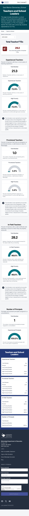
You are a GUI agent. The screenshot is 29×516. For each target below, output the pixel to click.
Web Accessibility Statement (8, 451)
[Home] (5, 2)
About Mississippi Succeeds (8, 457)
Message (5, 478)
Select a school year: (6, 34)
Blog (2, 459)
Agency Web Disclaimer (7, 454)
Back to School (10, 31)
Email (4, 472)
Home (2, 31)
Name (5, 467)
